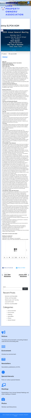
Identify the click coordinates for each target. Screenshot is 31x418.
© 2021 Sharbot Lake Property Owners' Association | (13, 414)
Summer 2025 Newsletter (11, 303)
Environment (11, 312)
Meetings (5, 57)
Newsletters (11, 316)
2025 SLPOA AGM (9, 301)
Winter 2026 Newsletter (10, 298)
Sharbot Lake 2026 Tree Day (12, 300)
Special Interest (11, 320)
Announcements (12, 310)
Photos (9, 318)
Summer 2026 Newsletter (11, 296)
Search (4, 286)
